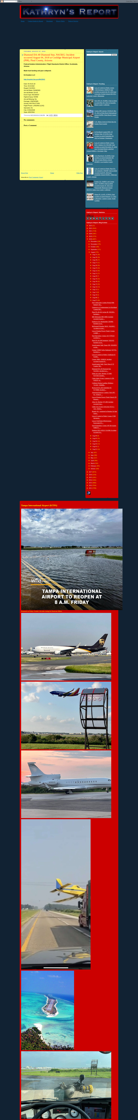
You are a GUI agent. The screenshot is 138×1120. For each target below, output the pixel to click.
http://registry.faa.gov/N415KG (34, 79)
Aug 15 (94, 284)
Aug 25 (94, 268)
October (93, 247)
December (94, 241)
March (93, 463)
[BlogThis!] (51, 115)
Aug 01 (94, 449)
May (92, 458)
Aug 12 (94, 289)
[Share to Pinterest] (57, 115)
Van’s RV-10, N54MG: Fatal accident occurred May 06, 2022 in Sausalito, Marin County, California (105, 103)
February (93, 466)
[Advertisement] (69, 35)
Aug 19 (94, 279)
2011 (90, 488)
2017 (90, 472)
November (94, 244)
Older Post (79, 173)
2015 (90, 477)
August (93, 252)
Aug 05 (94, 438)
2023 (90, 225)
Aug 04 (94, 441)
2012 (90, 485)
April (92, 460)
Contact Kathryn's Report (35, 21)
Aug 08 (94, 297)
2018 (90, 239)
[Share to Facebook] (55, 115)
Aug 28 (94, 260)
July (92, 452)
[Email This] (50, 115)
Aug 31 (94, 254)
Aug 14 (94, 287)
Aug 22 (94, 270)
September (94, 249)
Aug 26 (94, 265)
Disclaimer (49, 21)
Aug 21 (94, 273)
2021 (90, 231)
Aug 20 (94, 276)
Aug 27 (94, 262)
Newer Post (24, 173)
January (93, 468)
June (92, 455)
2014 (90, 480)
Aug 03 (94, 444)
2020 (90, 233)
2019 (90, 236)
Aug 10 (94, 295)
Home (23, 21)
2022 (90, 228)
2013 (90, 483)
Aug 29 (94, 257)
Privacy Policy (60, 21)
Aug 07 (94, 300)
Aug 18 (94, 281)
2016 (90, 474)
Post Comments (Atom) (36, 177)
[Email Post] (47, 115)
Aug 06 (94, 436)
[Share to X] (53, 115)
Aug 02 (94, 446)
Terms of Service (73, 21)
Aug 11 (94, 292)
